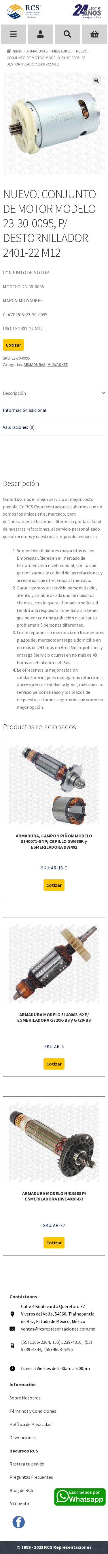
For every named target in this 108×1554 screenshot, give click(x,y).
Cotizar (13, 345)
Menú (13, 34)
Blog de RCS (21, 1490)
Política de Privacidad (31, 1424)
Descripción (14, 393)
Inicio (17, 51)
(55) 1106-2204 (35, 1342)
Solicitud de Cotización (94, 34)
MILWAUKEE (61, 51)
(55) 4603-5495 (58, 1349)
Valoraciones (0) (19, 427)
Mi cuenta (40, 34)
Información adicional (24, 410)
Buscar (67, 34)
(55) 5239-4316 (67, 1342)
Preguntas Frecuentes (31, 1477)
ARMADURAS (37, 51)
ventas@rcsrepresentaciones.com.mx (58, 1329)
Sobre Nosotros (25, 1398)
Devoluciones (23, 1437)
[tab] (54, 393)
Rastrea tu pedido (27, 1464)
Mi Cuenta (19, 1503)
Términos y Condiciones (33, 1411)
